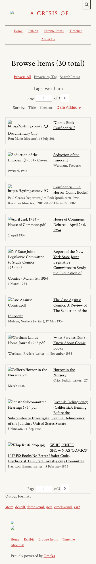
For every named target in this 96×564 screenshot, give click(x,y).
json (49, 507)
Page (31, 98)
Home (18, 31)
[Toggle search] (87, 4)
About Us (48, 39)
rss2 (77, 507)
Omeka (49, 555)
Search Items (70, 76)
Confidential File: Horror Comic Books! (70, 189)
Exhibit (33, 31)
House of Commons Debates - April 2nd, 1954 (69, 225)
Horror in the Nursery (64, 372)
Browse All (22, 76)
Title (32, 107)
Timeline (75, 31)
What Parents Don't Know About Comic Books (69, 343)
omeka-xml (63, 507)
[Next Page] (65, 98)
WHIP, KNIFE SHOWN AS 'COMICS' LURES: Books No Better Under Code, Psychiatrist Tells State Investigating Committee (48, 453)
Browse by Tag (45, 76)
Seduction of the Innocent (66, 157)
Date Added (67, 107)
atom (9, 507)
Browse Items (54, 31)
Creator (46, 107)
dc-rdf (20, 507)
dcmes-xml (35, 507)
